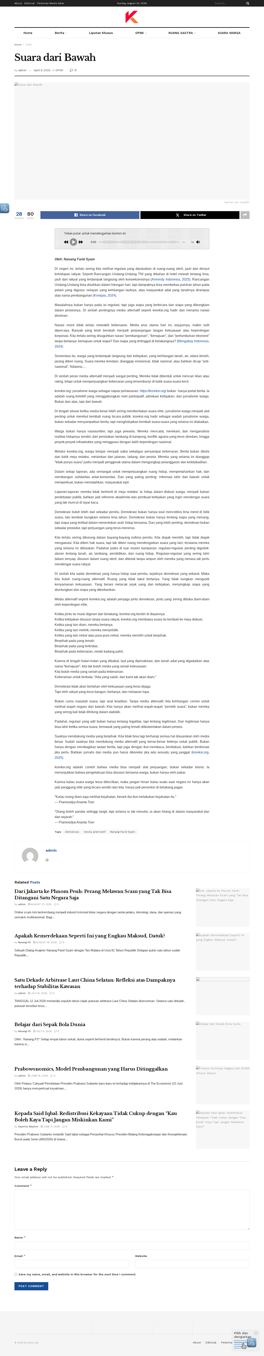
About (18, 3)
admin (22, 70)
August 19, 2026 (46, 942)
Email (20, 1256)
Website (141, 1256)
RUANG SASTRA (181, 33)
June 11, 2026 (51, 1126)
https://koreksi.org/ (153, 391)
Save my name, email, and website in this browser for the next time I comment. (77, 1274)
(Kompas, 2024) (104, 295)
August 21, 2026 (41, 904)
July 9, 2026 (43, 1031)
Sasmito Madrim (28, 1126)
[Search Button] (247, 3)
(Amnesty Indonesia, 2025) (170, 279)
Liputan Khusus (101, 33)
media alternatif (95, 831)
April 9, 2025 (42, 70)
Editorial (29, 3)
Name (20, 1237)
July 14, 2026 (38, 993)
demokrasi (72, 831)
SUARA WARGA (229, 33)
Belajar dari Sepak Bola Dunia (49, 1024)
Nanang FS (24, 942)
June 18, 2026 (39, 1075)
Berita (59, 33)
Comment (23, 1186)
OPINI (139, 33)
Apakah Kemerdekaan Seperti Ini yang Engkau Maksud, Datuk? (89, 936)
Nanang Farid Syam (122, 831)
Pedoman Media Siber (50, 3)
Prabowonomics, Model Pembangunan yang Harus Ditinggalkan (91, 1069)
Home (28, 33)
